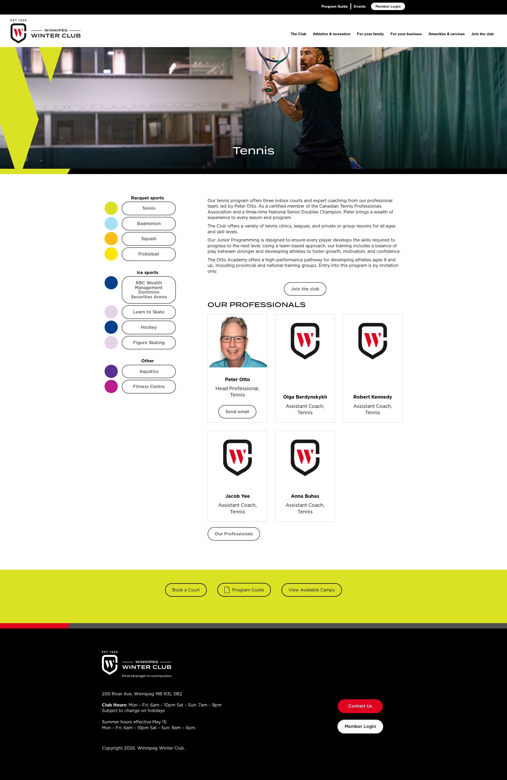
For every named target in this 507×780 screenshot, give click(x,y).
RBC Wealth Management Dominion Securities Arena (149, 290)
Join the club (482, 33)
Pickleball (148, 254)
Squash (149, 238)
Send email (237, 411)
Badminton (149, 223)
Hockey (149, 327)
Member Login (388, 6)
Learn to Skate (149, 312)
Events (360, 6)
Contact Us (360, 706)
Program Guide (334, 6)
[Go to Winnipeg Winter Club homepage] (46, 31)
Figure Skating (149, 342)
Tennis (149, 208)
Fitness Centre (149, 386)
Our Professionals (234, 534)
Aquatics (148, 371)
